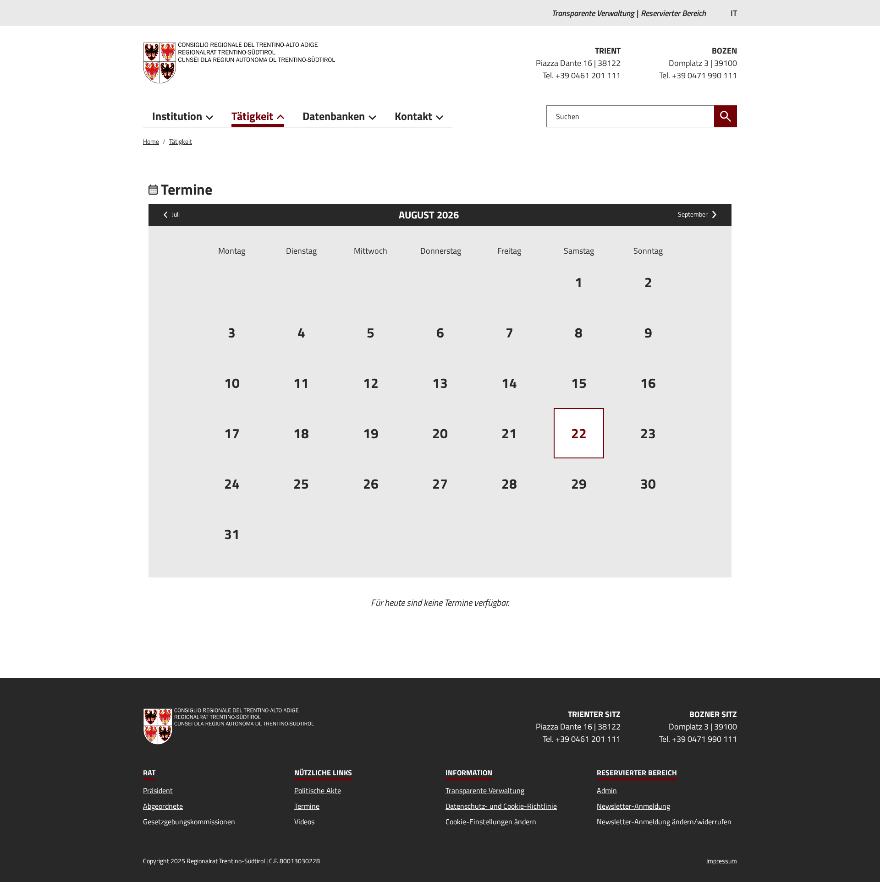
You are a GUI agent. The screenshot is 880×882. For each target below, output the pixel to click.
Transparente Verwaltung (485, 790)
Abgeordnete (163, 805)
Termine (306, 805)
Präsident (158, 790)
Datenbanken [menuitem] (333, 116)
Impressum (721, 861)
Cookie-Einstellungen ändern (491, 821)
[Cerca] (725, 116)
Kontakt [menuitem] (413, 116)
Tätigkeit (180, 141)
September (693, 215)
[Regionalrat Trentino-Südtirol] (242, 62)
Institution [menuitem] (177, 116)
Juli (176, 214)
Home (151, 141)
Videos (304, 821)
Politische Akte (317, 790)
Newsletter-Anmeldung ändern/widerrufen (664, 821)
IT (734, 13)
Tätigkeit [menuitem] (252, 116)
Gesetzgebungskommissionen (189, 821)
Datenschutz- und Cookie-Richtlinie (501, 805)
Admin (607, 790)
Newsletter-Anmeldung (633, 805)
